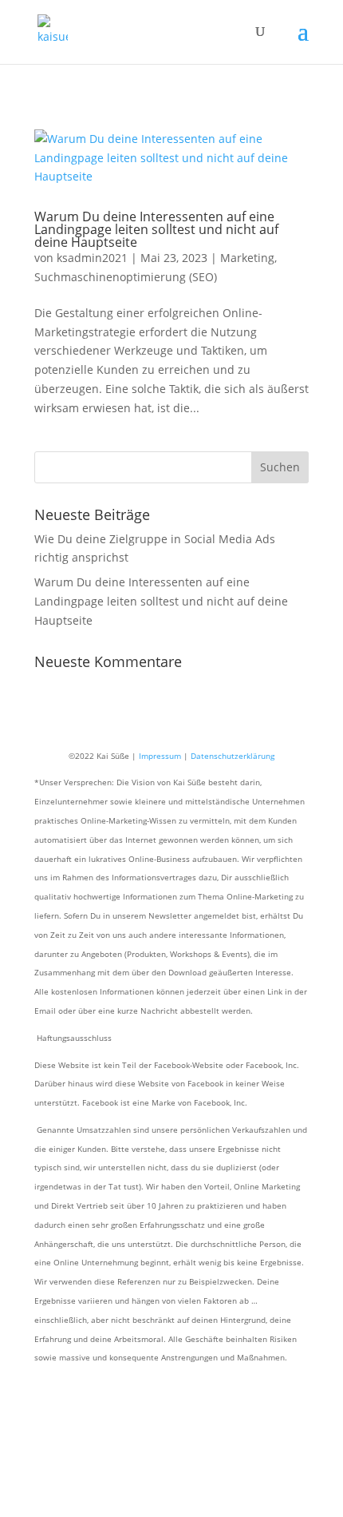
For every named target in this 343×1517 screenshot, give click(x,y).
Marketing (247, 257)
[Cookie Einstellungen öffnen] (119, 1507)
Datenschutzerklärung (232, 755)
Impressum (160, 755)
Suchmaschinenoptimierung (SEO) (125, 276)
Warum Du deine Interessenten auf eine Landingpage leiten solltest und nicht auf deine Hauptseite (156, 229)
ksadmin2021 (92, 257)
